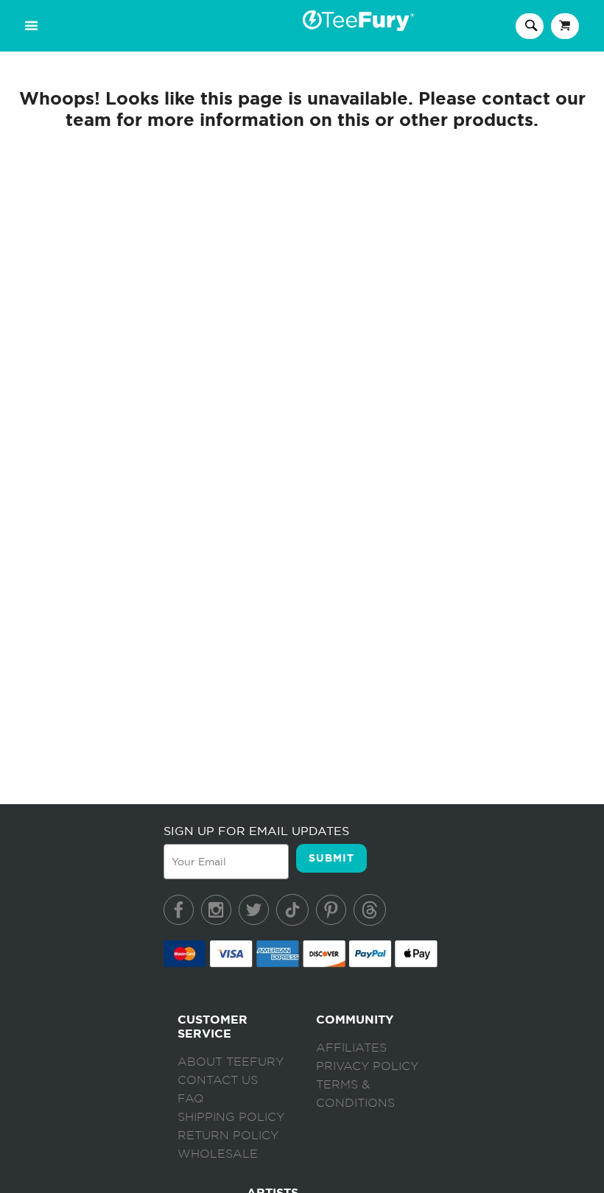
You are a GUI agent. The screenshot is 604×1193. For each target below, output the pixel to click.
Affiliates (351, 1048)
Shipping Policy (231, 1117)
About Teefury (231, 1062)
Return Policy (228, 1135)
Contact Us (218, 1080)
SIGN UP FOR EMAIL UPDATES (256, 830)
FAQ (191, 1099)
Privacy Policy (367, 1066)
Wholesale (218, 1154)
